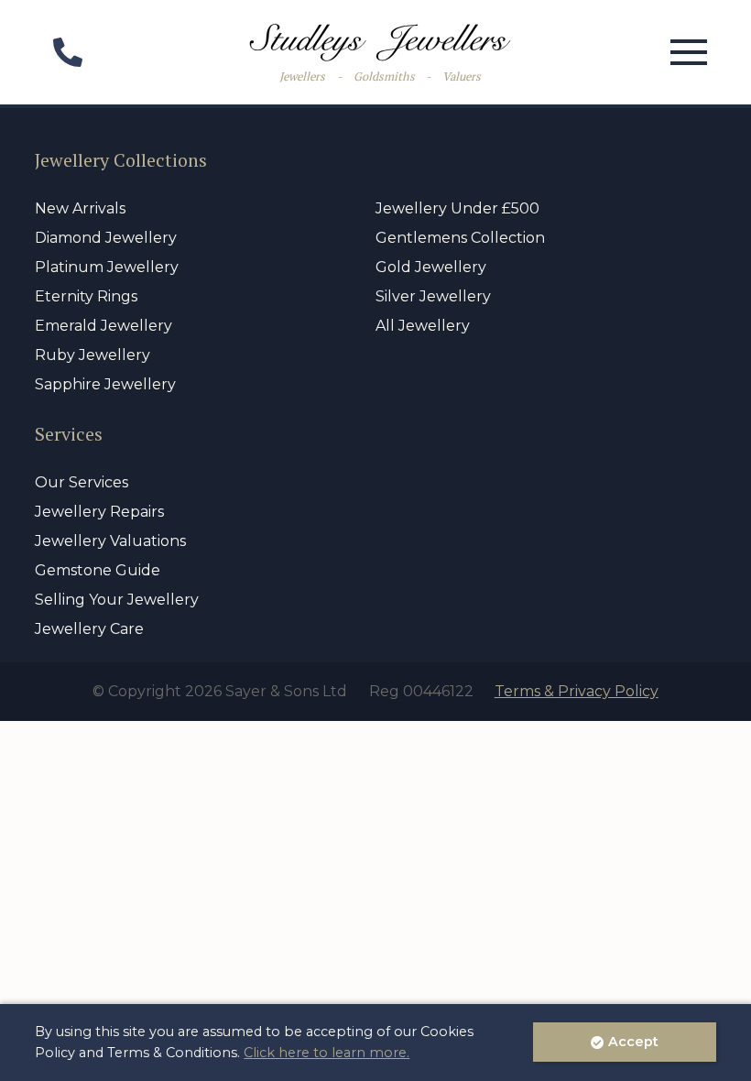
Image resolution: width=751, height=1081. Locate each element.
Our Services (81, 482)
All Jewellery (423, 325)
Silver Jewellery (433, 296)
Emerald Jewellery (103, 325)
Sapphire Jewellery (105, 384)
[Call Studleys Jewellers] (67, 58)
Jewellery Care (89, 629)
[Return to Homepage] (380, 42)
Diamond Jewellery (106, 237)
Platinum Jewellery (107, 267)
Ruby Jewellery (92, 355)
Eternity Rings (86, 296)
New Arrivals (80, 208)
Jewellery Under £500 (457, 208)
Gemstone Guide (97, 570)
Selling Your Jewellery (117, 599)
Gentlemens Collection (460, 237)
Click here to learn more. (326, 1052)
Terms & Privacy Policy (576, 691)
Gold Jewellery (431, 267)
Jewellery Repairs (99, 511)
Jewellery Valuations (110, 541)
